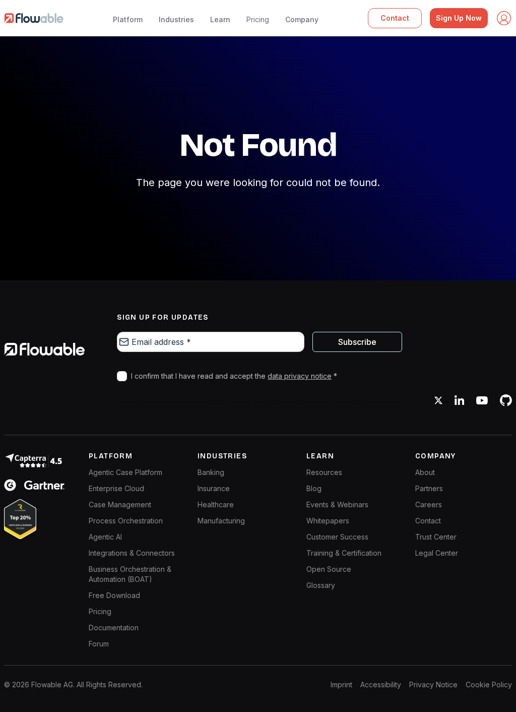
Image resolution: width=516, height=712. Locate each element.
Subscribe (357, 342)
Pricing (257, 19)
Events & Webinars (337, 504)
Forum (99, 643)
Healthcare (216, 504)
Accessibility (380, 684)
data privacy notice (300, 376)
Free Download (114, 595)
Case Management (120, 504)
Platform (128, 19)
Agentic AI (105, 536)
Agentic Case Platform (125, 472)
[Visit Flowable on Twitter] (438, 400)
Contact (394, 18)
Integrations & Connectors (132, 553)
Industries (176, 19)
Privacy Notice (433, 684)
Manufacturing (221, 520)
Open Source (328, 569)
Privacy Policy (296, 402)
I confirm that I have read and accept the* (234, 376)
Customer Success (337, 536)
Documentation (114, 627)
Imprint (341, 684)
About (425, 472)
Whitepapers (327, 520)
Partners (429, 488)
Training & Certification (343, 553)
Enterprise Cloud (116, 488)
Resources (324, 472)
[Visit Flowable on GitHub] (506, 400)
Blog (313, 488)
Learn (220, 19)
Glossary (320, 585)
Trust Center (436, 536)
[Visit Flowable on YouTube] (482, 400)
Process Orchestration (126, 520)
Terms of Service (357, 402)
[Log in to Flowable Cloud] (504, 18)
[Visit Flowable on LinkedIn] (459, 400)
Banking (211, 472)
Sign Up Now (459, 18)
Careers (428, 504)
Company (301, 19)
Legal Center (436, 553)
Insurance (214, 488)
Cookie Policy (489, 684)
